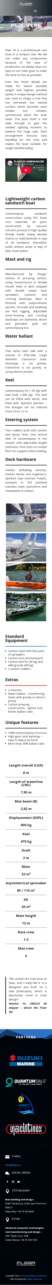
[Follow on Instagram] (13, 1182)
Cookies (41, 1275)
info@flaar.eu (13, 1165)
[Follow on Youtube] (18, 1182)
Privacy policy (28, 1275)
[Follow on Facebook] (7, 1182)
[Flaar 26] (26, 517)
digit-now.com (34, 1279)
